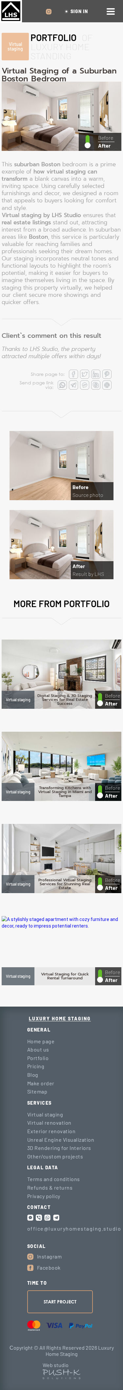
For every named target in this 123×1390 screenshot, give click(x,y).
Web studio (56, 1365)
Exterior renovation (51, 1131)
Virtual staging (15, 46)
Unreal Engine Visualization (60, 1139)
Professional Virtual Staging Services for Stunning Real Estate (65, 884)
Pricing (36, 1066)
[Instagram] (30, 1257)
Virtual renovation (49, 1122)
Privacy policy (43, 1196)
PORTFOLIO (53, 37)
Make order (40, 1083)
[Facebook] (30, 1268)
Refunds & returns (50, 1187)
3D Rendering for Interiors (59, 1148)
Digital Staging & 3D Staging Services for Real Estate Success (64, 699)
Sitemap (37, 1091)
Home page (41, 1041)
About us (38, 1049)
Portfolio (38, 1058)
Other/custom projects (55, 1156)
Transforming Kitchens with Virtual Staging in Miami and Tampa (65, 792)
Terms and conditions (53, 1179)
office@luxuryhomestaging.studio (74, 1228)
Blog (32, 1075)
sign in (79, 11)
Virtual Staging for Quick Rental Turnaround (65, 976)
